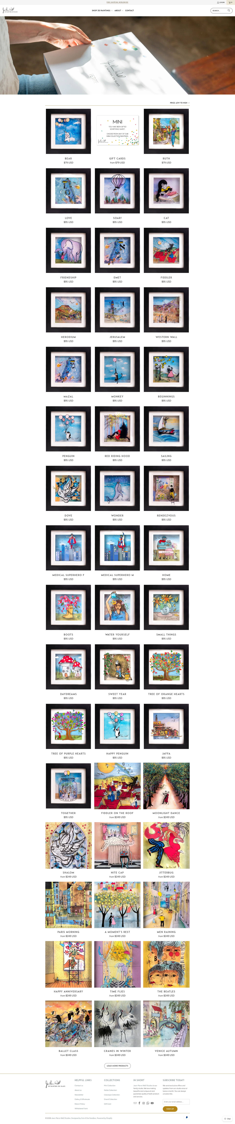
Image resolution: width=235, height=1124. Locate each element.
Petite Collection (110, 1090)
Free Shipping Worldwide (117, 2)
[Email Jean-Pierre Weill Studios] (135, 1103)
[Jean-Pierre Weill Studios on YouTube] (152, 1103)
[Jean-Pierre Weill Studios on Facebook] (139, 1103)
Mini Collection (109, 1086)
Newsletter (79, 1095)
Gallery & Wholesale (82, 1099)
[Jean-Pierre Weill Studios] (10, 10)
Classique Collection (112, 1095)
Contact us (79, 1086)
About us (78, 1090)
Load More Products (117, 1066)
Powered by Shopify (104, 1118)
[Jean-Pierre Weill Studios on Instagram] (144, 1103)
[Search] (229, 10)
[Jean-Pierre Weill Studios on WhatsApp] (148, 1103)
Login (222, 2)
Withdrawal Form (81, 1108)
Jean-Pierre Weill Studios (143, 1086)
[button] (102, 10)
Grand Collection (110, 1099)
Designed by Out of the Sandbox (83, 1118)
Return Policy (80, 1104)
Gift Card (107, 1104)
